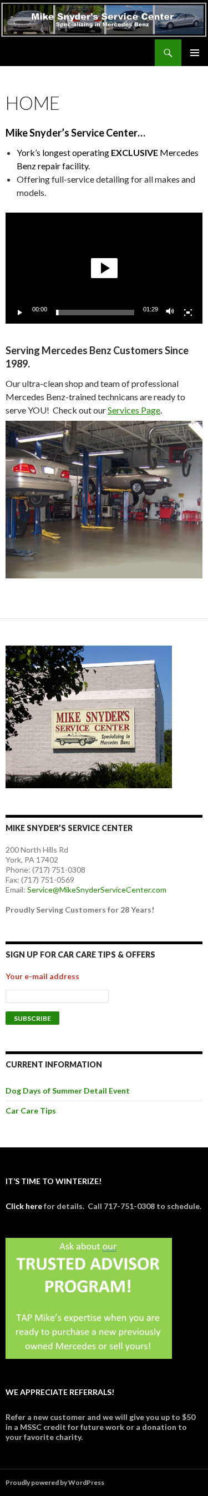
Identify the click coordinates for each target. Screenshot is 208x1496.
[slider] (95, 312)
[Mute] (170, 312)
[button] (104, 268)
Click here (24, 1206)
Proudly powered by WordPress (55, 1482)
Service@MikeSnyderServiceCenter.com (96, 889)
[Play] (20, 312)
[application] (104, 268)
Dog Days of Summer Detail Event (68, 1090)
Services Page (134, 410)
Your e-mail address (42, 976)
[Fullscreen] (188, 312)
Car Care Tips (31, 1110)
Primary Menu (194, 52)
